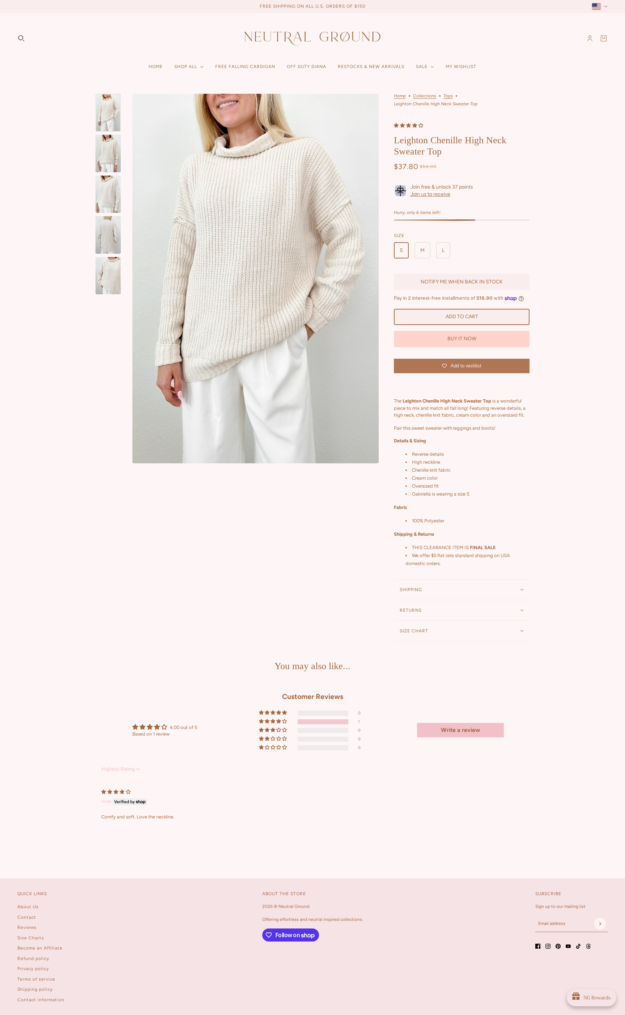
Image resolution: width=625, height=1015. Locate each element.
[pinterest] (558, 946)
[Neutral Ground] (312, 38)
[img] (116, 792)
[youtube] (568, 946)
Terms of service (36, 979)
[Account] (590, 38)
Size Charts (30, 937)
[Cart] (604, 38)
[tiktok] (578, 946)
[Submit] (600, 924)
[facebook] (538, 946)
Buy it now (461, 339)
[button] (408, 125)
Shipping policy (35, 989)
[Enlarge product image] (255, 279)
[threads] (588, 946)
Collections (424, 96)
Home (400, 96)
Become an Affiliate (40, 948)
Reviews (27, 927)
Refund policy (33, 958)
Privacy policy (33, 968)
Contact (26, 917)
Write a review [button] (460, 729)
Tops (448, 96)
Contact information (40, 999)
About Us (28, 906)
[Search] (21, 38)
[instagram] (548, 946)
